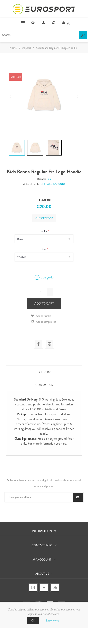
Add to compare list (46, 322)
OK (33, 620)
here (63, 443)
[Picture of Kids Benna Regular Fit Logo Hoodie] (17, 140)
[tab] (44, 372)
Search (83, 35)
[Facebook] (44, 587)
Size (44, 249)
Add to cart (44, 303)
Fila (49, 179)
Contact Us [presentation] (44, 385)
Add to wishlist (43, 316)
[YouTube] (55, 587)
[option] (16, 140)
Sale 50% (15, 77)
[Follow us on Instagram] (33, 587)
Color (44, 231)
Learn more (52, 620)
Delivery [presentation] (44, 372)
